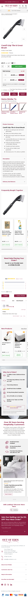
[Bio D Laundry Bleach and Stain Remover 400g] (7, 225)
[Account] (22, 5)
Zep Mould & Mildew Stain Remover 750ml (19, 232)
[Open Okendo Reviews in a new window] (6, 291)
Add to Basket (18, 66)
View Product (8, 494)
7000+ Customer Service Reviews (14, 407)
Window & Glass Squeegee (5, 112)
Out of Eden (8, 591)
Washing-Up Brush (22, 112)
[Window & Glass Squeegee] (5, 107)
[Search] (19, 5)
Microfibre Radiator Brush (14, 112)
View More (24, 328)
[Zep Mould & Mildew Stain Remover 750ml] (20, 225)
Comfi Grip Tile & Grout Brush (6, 14)
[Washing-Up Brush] (23, 107)
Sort (13, 300)
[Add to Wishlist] (11, 245)
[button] (25, 5)
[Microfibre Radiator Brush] (14, 107)
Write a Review (21, 296)
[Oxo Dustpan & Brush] (7, 336)
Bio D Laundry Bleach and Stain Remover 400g (6, 232)
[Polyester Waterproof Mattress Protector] (20, 336)
